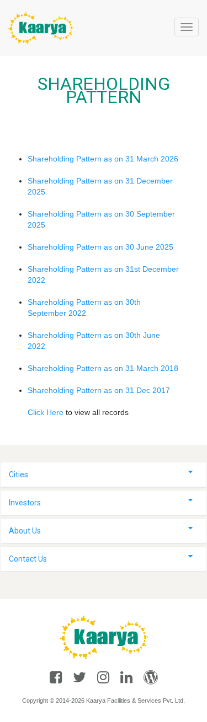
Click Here (47, 412)
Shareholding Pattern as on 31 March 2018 (103, 368)
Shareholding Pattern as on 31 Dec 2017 (99, 390)
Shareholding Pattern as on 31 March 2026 (103, 158)
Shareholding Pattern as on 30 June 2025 (100, 247)
